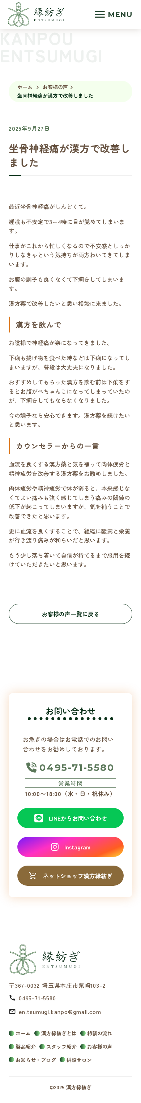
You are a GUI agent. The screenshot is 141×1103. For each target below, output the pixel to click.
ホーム (25, 87)
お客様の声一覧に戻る (70, 613)
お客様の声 (55, 87)
